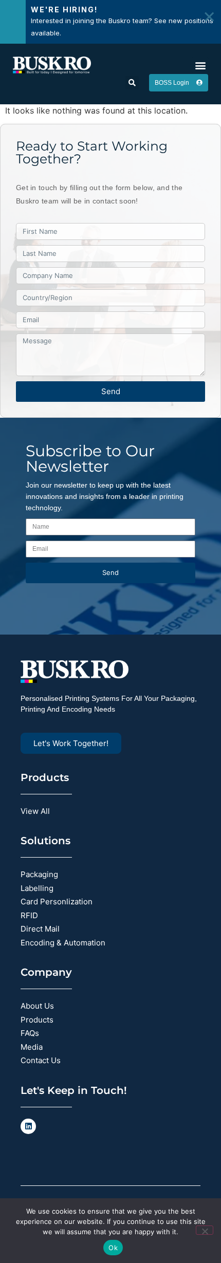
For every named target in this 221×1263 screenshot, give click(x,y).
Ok (113, 1247)
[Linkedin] (28, 1126)
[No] (204, 1230)
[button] (200, 65)
